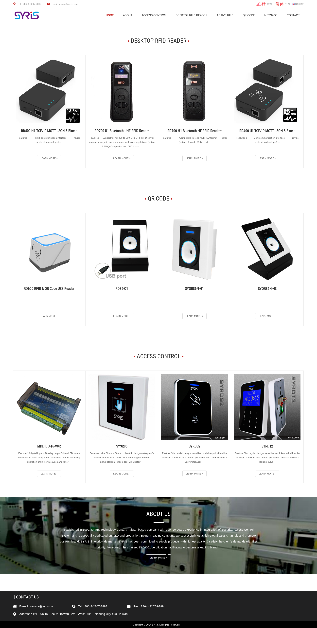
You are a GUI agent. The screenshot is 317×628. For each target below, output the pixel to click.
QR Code (249, 15)
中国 (287, 3)
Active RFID (225, 15)
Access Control (153, 15)
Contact (293, 15)
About (127, 15)
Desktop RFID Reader (192, 15)
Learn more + (158, 557)
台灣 (269, 3)
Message (271, 15)
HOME (110, 15)
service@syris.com (42, 606)
